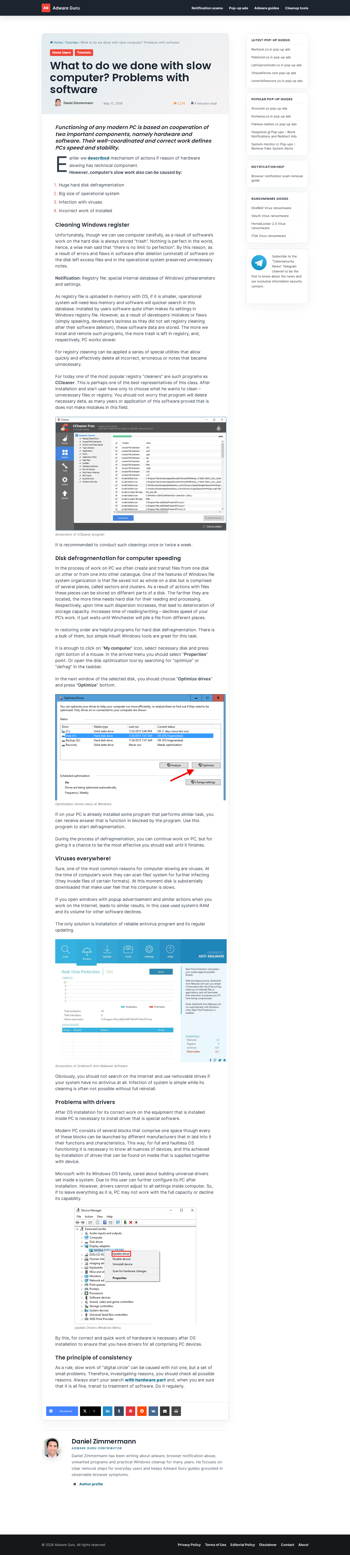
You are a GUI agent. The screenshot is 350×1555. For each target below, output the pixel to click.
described (99, 158)
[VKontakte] (153, 1411)
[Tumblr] (119, 1411)
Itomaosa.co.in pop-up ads (271, 116)
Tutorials (71, 42)
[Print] (176, 1411)
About (303, 1545)
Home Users (61, 52)
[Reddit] (142, 1411)
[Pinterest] (130, 1411)
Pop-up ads (238, 8)
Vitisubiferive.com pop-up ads (273, 73)
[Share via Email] (165, 1411)
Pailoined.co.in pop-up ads (271, 57)
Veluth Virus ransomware (270, 216)
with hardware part (145, 1379)
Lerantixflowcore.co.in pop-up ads (277, 81)
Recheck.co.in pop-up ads (270, 49)
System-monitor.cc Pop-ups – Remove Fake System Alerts (273, 146)
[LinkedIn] (107, 1411)
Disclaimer (268, 1545)
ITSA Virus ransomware (268, 236)
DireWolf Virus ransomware (271, 208)
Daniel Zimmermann (78, 103)
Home (58, 42)
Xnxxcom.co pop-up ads (269, 108)
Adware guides (266, 8)
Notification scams (207, 8)
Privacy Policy (189, 1545)
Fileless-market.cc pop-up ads (274, 124)
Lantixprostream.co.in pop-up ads (276, 65)
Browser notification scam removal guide (277, 178)
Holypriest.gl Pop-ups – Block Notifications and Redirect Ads (274, 134)
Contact (287, 1545)
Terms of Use (215, 1545)
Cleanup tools (296, 8)
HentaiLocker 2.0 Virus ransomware (268, 226)
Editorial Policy (242, 1545)
